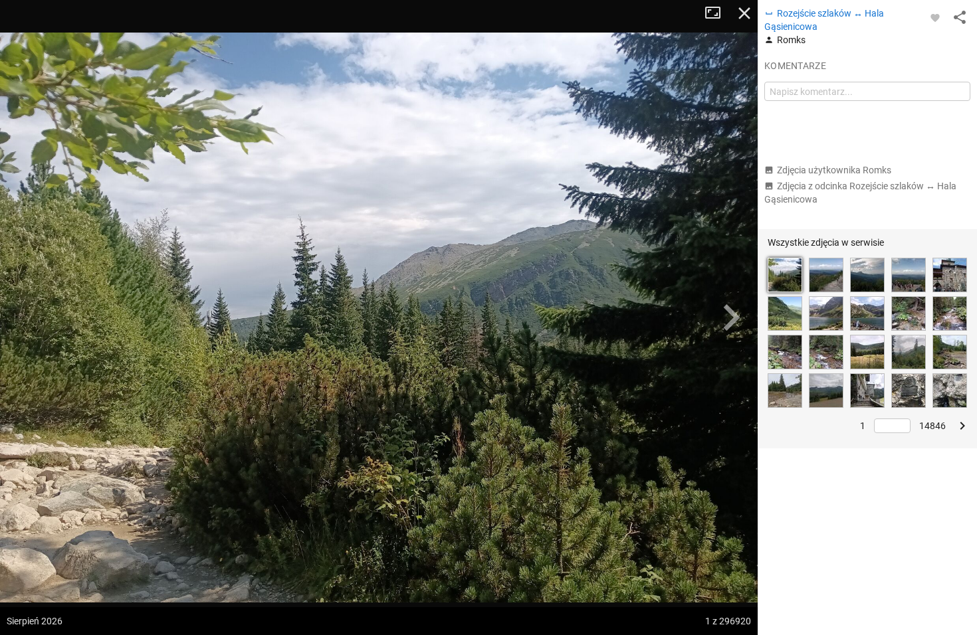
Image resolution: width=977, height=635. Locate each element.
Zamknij (744, 13)
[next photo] (731, 317)
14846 (932, 425)
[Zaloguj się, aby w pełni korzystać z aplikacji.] (935, 17)
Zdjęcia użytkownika (834, 170)
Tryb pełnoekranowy (718, 13)
